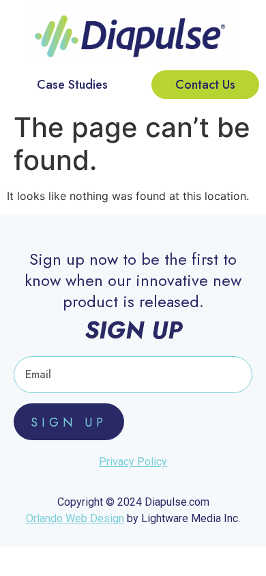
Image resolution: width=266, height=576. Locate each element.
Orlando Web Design (75, 518)
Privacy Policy (133, 461)
